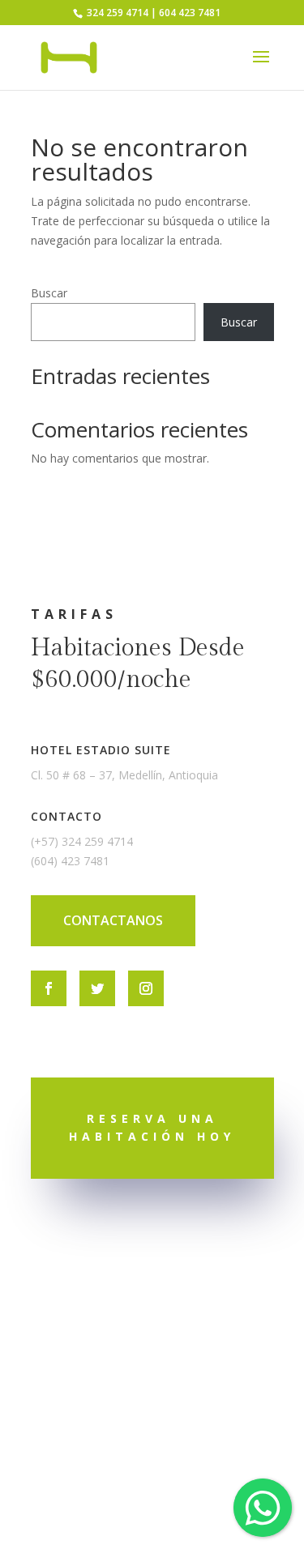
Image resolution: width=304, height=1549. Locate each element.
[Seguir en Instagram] (146, 988)
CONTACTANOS (113, 920)
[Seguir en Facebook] (48, 988)
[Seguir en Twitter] (97, 988)
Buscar (49, 293)
